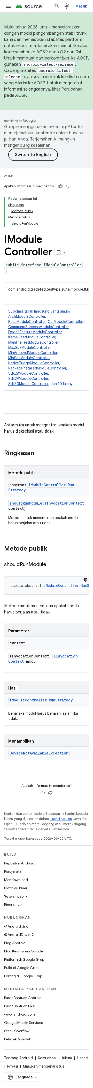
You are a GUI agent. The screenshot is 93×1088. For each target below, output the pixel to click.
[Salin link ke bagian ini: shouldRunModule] (51, 565)
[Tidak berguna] (68, 186)
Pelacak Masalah (17, 1039)
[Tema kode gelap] (85, 580)
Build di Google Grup (21, 967)
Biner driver (13, 904)
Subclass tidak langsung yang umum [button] (46, 347)
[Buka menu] (8, 6)
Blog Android (15, 943)
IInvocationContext (64, 503)
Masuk (81, 6)
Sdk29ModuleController (28, 378)
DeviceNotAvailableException (39, 753)
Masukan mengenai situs (43, 1066)
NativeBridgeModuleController (33, 363)
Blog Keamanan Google (23, 951)
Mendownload (16, 879)
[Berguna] (60, 186)
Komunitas (47, 1058)
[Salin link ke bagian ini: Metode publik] (52, 549)
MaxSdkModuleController (29, 347)
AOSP (8, 176)
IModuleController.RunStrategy (41, 700)
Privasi (12, 1066)
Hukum (66, 1058)
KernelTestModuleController (31, 337)
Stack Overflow (16, 1030)
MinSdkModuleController (29, 358)
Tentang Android (18, 1058)
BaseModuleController (27, 321)
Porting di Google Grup (23, 976)
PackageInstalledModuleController (37, 368)
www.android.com (19, 1014)
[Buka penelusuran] (57, 6)
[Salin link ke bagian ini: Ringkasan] (39, 453)
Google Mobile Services (23, 1022)
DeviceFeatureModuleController (35, 332)
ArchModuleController (26, 316)
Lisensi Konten (61, 819)
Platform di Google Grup (24, 959)
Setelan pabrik (15, 896)
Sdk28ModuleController (28, 373)
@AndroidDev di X (19, 934)
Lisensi (82, 1058)
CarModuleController (65, 321)
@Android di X (16, 926)
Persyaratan (14, 871)
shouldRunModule (26, 503)
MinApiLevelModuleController (32, 352)
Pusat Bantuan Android (23, 997)
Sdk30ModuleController (28, 383)
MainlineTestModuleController (33, 342)
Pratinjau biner (15, 888)
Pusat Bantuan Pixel (19, 1006)
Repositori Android (19, 863)
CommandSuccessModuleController (38, 326)
